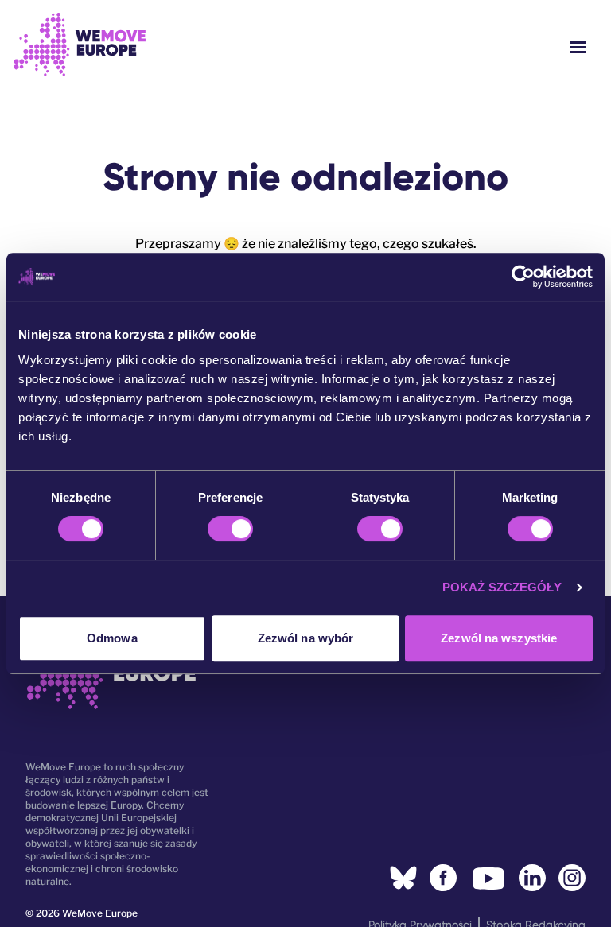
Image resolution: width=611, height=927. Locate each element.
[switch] (230, 528)
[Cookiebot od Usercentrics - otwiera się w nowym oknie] (523, 277)
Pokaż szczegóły (502, 587)
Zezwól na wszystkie (499, 638)
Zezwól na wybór (306, 638)
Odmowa (112, 638)
